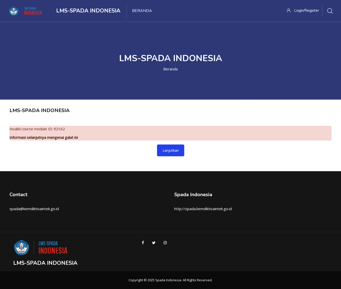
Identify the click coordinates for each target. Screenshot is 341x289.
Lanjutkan (171, 150)
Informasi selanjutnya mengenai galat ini (43, 137)
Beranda (170, 68)
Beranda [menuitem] (142, 10)
